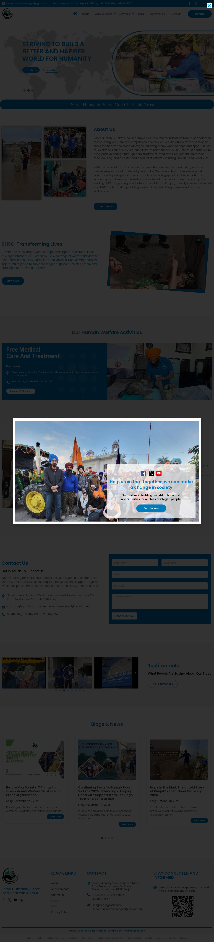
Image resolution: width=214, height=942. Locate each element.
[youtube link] (159, 473)
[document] (107, 471)
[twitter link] (151, 473)
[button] (209, 5)
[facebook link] (143, 473)
